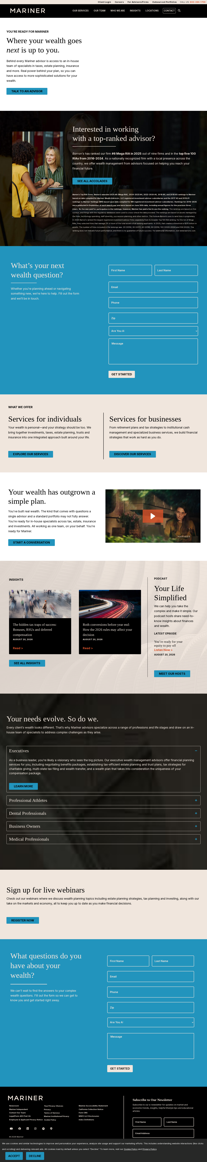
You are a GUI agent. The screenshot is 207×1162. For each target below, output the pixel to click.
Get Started (121, 374)
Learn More (23, 786)
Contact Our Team (17, 1113)
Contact (169, 10)
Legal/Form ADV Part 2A (20, 1116)
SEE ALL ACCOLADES (92, 181)
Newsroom (14, 1106)
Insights (135, 10)
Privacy (47, 1109)
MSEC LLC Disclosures (89, 1116)
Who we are (117, 10)
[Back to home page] (27, 12)
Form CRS (83, 1113)
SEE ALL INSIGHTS (27, 663)
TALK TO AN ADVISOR (27, 91)
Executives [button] (19, 750)
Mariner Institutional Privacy (56, 1116)
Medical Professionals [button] (29, 839)
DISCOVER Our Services (132, 454)
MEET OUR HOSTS (172, 673)
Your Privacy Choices (53, 1106)
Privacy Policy (149, 1149)
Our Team (99, 10)
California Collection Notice (91, 1109)
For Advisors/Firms (138, 2)
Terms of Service (52, 1113)
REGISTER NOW (22, 920)
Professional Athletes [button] (28, 800)
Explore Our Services (30, 454)
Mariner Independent (18, 1109)
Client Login (104, 2)
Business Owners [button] (24, 826)
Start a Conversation (31, 542)
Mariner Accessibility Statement (93, 1106)
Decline (35, 1156)
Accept (14, 1156)
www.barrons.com (187, 231)
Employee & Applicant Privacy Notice (26, 1120)
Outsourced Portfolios (164, 2)
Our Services (80, 10)
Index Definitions (86, 1120)
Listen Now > (163, 650)
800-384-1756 (197, 2)
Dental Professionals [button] (27, 813)
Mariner (25, 1098)
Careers (119, 2)
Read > (18, 648)
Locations (152, 10)
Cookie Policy (50, 1120)
